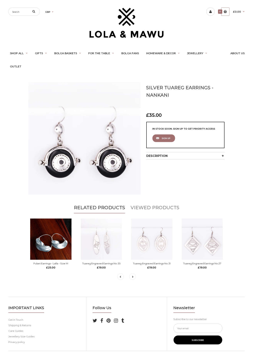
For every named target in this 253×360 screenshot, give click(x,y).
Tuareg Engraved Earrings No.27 (202, 263)
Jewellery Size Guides (21, 336)
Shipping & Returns (19, 325)
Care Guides (15, 330)
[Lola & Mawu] (126, 36)
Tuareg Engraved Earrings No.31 (152, 263)
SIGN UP (166, 138)
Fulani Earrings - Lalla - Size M (51, 263)
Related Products (99, 207)
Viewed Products (155, 207)
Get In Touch (15, 319)
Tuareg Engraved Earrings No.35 (101, 263)
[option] (84, 138)
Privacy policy (16, 342)
